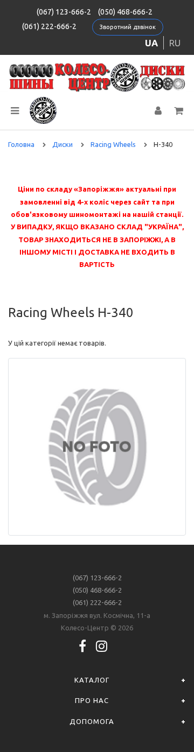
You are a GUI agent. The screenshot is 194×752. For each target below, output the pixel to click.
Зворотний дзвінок (128, 27)
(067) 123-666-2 (64, 12)
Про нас (92, 700)
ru (175, 43)
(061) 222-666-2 (49, 26)
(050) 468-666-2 (125, 12)
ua (151, 43)
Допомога (92, 721)
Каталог (91, 680)
